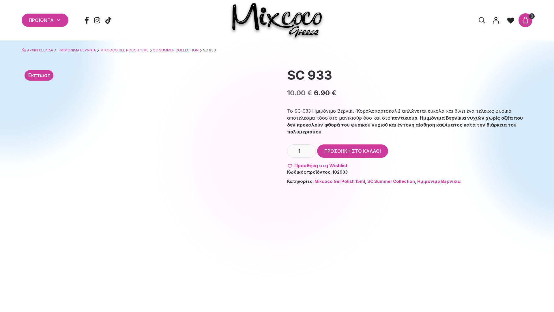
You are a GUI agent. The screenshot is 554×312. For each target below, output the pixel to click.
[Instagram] (97, 20)
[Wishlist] (511, 20)
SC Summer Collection (176, 50)
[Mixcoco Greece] (276, 20)
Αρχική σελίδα (40, 50)
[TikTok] (108, 20)
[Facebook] (87, 20)
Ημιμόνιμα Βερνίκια (77, 50)
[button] (317, 165)
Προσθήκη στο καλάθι (352, 151)
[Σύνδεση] (496, 20)
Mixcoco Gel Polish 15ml (124, 50)
